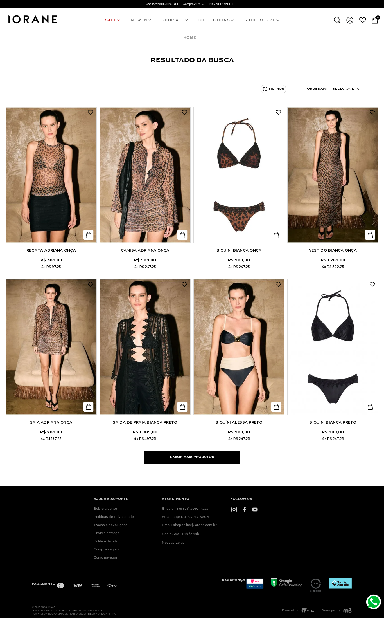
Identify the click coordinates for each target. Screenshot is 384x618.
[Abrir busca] (337, 20)
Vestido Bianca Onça (333, 250)
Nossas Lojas (173, 543)
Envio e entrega (106, 533)
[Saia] (51, 347)
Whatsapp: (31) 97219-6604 (185, 517)
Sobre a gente (105, 508)
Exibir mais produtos (192, 457)
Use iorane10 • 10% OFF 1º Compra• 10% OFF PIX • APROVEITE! (190, 4)
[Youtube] (254, 509)
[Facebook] (244, 509)
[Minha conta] (350, 20)
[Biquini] (239, 175)
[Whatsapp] (374, 602)
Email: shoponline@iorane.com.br (189, 525)
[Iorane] (32, 24)
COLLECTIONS (214, 20)
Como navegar (106, 557)
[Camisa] (145, 175)
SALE (111, 20)
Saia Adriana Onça (51, 422)
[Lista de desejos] (362, 20)
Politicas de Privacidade (114, 517)
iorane (191, 38)
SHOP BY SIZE (260, 20)
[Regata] (51, 175)
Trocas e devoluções (110, 525)
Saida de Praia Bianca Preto (145, 422)
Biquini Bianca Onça (239, 250)
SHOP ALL (173, 20)
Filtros (276, 89)
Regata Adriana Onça (51, 250)
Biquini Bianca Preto (332, 422)
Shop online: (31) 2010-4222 (185, 508)
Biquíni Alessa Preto (238, 422)
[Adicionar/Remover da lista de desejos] (90, 112)
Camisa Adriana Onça (145, 250)
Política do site (106, 541)
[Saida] (145, 347)
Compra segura (106, 549)
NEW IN (139, 20)
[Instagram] (234, 509)
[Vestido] (333, 175)
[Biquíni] (239, 347)
